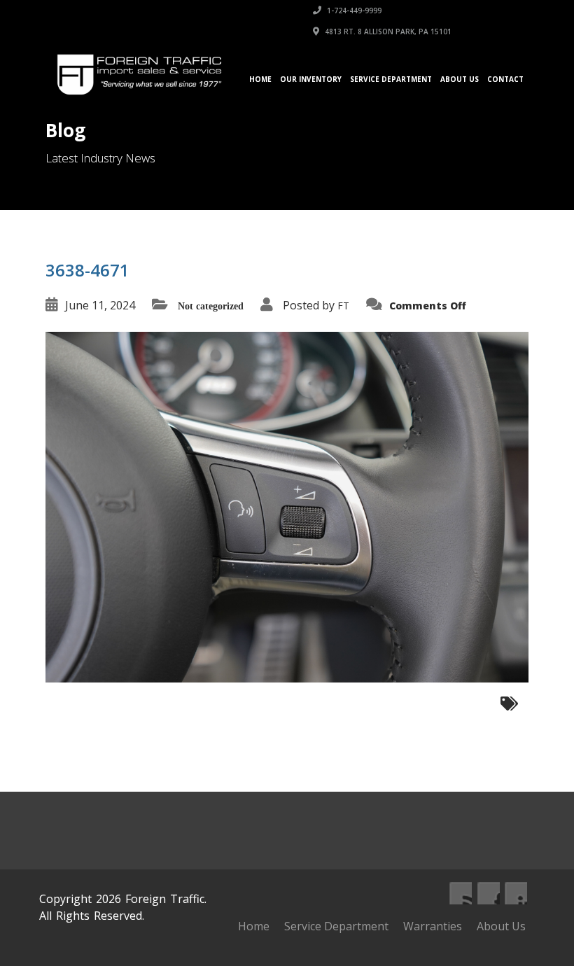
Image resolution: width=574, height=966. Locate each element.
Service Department (391, 79)
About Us (459, 79)
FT (343, 305)
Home (260, 79)
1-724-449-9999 (353, 10)
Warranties (432, 926)
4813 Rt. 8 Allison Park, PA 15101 (387, 31)
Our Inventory (311, 79)
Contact (505, 79)
